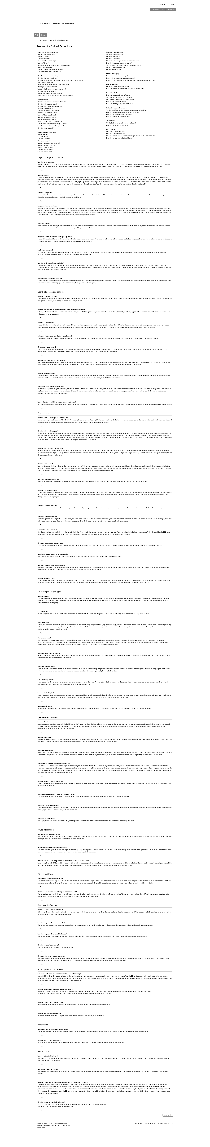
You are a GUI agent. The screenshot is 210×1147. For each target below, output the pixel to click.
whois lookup (42, 1087)
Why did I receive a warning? (47, 119)
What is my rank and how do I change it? (51, 93)
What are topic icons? (45, 152)
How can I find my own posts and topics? (119, 104)
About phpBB (45, 1060)
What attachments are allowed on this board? (121, 123)
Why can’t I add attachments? (47, 117)
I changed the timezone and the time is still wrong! (54, 85)
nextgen (67, 1125)
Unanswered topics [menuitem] (157, 9)
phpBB (108, 351)
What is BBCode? (43, 134)
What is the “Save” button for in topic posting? (52, 124)
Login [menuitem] (172, 4)
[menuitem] (39, 1127)
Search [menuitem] (43, 35)
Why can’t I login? (43, 63)
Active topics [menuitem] (171, 9)
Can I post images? (44, 141)
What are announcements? (46, 145)
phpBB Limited (92, 1058)
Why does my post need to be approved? (51, 126)
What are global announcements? (49, 143)
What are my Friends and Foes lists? (118, 86)
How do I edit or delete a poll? (47, 113)
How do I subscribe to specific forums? (119, 114)
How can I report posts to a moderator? (50, 121)
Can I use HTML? (43, 136)
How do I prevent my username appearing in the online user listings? (60, 80)
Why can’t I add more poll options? (49, 110)
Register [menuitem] (162, 4)
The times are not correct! (46, 82)
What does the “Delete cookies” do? (49, 72)
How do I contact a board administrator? (119, 138)
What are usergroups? (113, 59)
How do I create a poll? (45, 108)
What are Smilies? (44, 139)
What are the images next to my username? (52, 89)
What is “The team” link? (114, 69)
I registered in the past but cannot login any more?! (54, 65)
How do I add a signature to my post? (50, 106)
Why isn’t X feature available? (116, 134)
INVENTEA (60, 1125)
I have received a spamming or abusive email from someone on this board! (130, 80)
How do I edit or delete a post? (48, 104)
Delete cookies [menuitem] (150, 1123)
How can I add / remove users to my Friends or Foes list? (125, 89)
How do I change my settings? (47, 78)
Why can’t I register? (44, 59)
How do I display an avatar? (47, 91)
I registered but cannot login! (47, 61)
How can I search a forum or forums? (118, 95)
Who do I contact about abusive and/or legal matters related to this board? (130, 136)
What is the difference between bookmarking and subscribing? (126, 110)
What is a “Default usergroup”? (116, 67)
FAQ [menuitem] (36, 35)
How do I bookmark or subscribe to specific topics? (123, 112)
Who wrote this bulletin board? (116, 131)
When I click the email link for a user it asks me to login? (56, 95)
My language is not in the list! (47, 87)
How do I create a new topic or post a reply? (52, 102)
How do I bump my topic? (46, 128)
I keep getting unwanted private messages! (120, 78)
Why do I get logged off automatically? (50, 69)
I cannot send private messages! (117, 76)
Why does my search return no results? (119, 97)
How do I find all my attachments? (117, 125)
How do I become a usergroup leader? (119, 63)
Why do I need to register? (46, 54)
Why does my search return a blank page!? (120, 99)
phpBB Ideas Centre (126, 1071)
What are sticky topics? (45, 147)
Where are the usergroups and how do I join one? (122, 61)
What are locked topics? (45, 150)
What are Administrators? (114, 54)
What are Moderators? (113, 56)
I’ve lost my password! (45, 67)
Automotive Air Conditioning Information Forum (90, 19)
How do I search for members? (116, 102)
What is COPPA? (43, 56)
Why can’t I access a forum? (47, 115)
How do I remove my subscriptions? (118, 117)
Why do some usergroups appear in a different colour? (124, 65)
